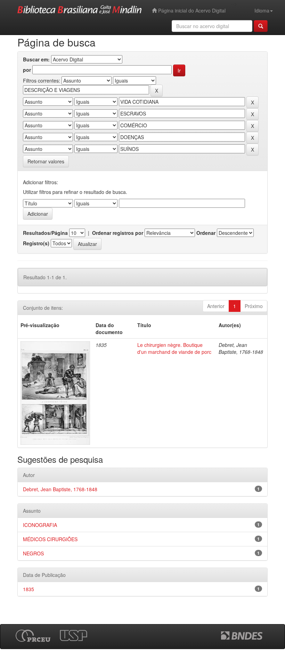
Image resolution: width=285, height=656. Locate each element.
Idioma (261, 10)
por (27, 69)
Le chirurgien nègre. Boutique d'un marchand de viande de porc (174, 348)
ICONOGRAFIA (40, 524)
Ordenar (205, 232)
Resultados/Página (45, 232)
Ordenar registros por (117, 232)
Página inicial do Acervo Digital (191, 10)
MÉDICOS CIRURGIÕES (50, 539)
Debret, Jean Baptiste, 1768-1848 (60, 489)
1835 (28, 589)
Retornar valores (45, 161)
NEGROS (33, 553)
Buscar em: (36, 59)
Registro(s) (36, 243)
